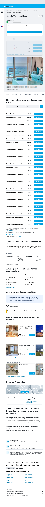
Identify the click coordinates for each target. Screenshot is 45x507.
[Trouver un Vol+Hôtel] (2, 17)
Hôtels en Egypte (10, 477)
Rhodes (33, 10)
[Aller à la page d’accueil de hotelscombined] (8, 6)
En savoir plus (10, 230)
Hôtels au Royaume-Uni (29, 479)
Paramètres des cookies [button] (10, 234)
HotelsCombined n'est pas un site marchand (16, 491)
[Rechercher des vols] (2, 10)
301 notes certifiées (17, 22)
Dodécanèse (26, 10)
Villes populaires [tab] (19, 468)
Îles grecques (18, 10)
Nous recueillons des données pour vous (15, 493)
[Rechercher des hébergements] (2, 12)
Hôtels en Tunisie (28, 474)
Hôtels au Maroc (10, 474)
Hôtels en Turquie (10, 475)
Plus (7, 250)
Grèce (11, 10)
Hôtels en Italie (9, 482)
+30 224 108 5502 (10, 20)
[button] (2, 6)
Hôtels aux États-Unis (29, 477)
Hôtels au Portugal (10, 479)
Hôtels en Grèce (10, 480)
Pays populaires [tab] (10, 468)
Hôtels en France (28, 475)
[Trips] (2, 23)
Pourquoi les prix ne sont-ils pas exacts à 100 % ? (17, 495)
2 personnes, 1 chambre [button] (13, 29)
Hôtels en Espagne (28, 480)
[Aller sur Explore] (2, 20)
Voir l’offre (32, 335)
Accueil (8, 10)
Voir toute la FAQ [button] (24, 432)
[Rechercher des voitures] (2, 15)
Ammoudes (8, 12)
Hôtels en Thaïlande (29, 482)
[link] (16, 338)
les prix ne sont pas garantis (35, 487)
